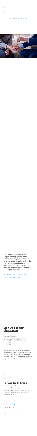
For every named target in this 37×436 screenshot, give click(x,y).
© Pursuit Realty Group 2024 (12, 428)
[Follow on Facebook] (5, 419)
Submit (8, 345)
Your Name (7, 336)
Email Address (8, 339)
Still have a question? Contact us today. (15, 274)
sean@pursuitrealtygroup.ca (18, 18)
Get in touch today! (18, 310)
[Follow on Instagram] (8, 419)
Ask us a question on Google (12, 277)
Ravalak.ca (14, 425)
